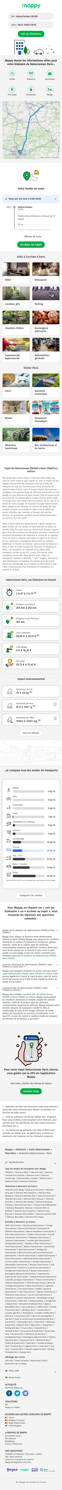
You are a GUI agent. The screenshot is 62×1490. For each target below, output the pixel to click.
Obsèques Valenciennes (39, 1237)
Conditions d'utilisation (14, 1454)
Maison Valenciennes (27, 1228)
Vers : (23, 24)
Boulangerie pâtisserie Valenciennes (20, 1274)
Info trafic (9, 1361)
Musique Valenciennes (39, 1265)
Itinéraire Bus (45, 1178)
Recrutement (10, 1438)
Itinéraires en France (35, 1190)
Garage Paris (50, 1301)
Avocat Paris (10, 1322)
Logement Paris (31, 1346)
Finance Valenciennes (45, 1280)
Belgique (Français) (17, 1420)
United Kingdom (15, 1426)
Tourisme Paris (17, 1334)
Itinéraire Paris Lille (46, 1196)
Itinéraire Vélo (37, 1172)
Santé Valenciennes (13, 1247)
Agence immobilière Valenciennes (40, 1231)
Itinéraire (9, 1172)
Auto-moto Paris (28, 1307)
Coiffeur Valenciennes (37, 1234)
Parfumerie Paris (12, 1331)
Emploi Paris (48, 1325)
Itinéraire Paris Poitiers (24, 1214)
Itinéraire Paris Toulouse (33, 1199)
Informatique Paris (25, 1322)
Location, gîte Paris (13, 1313)
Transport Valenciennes (15, 1241)
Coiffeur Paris (42, 1307)
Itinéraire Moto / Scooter (27, 1178)
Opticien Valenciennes (46, 1292)
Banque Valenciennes (40, 1271)
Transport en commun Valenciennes (20, 1298)
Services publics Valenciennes (17, 1262)
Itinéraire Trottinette (28, 1181)
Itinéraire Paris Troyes (34, 1217)
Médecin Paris (23, 1325)
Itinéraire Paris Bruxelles (25, 1211)
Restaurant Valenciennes (33, 1225)
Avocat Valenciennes (27, 1256)
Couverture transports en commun (19, 1459)
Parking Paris (28, 1313)
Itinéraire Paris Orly (13, 1199)
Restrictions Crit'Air (39, 1361)
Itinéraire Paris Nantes (24, 1202)
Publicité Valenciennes (35, 1283)
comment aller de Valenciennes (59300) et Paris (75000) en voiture (27, 995)
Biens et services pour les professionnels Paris (34, 1319)
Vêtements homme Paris (35, 1334)
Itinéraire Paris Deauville (25, 1193)
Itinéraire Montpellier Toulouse (20, 1208)
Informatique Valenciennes (16, 1265)
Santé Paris (39, 1322)
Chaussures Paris (27, 1340)
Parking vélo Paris (12, 1328)
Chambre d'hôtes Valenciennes (38, 1244)
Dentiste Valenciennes (42, 1262)
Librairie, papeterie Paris (35, 1349)
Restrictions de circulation (16, 1364)
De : (24, 16)
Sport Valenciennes (27, 1250)
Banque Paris (25, 1352)
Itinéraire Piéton (22, 1172)
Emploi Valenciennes (46, 1256)
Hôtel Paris (23, 1301)
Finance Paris (27, 1328)
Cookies (39, 1454)
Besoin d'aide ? (15, 1378)
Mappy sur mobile (12, 1407)
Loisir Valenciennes (27, 1292)
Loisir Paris (44, 1346)
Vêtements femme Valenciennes (36, 1259)
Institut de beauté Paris (14, 1343)
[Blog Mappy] (25, 1393)
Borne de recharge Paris (43, 1316)
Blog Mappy (10, 1441)
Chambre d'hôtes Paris (44, 1313)
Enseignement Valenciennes (16, 1271)
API (6, 1405)
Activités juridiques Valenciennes (20, 1280)
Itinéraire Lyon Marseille (46, 1214)
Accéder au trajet (31, 244)
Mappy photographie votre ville (18, 1462)
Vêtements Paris (43, 1340)
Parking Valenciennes (14, 1244)
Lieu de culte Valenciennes (39, 1295)
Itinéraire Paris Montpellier (45, 1205)
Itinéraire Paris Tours (23, 1205)
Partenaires (17, 1444)
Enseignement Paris (13, 1337)
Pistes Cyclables (22, 1361)
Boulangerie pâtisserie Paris (35, 1337)
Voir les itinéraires (31, 33)
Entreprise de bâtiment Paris (31, 1304)
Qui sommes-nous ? (13, 1436)
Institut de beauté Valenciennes (43, 1277)
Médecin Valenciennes (33, 1247)
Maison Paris (12, 1304)
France (11, 1418)
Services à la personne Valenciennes (34, 1268)
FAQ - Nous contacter (13, 1457)
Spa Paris (9, 1319)
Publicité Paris (41, 1328)
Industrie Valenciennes (14, 1283)
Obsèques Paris (28, 1310)
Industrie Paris (17, 1349)
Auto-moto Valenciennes (15, 1234)
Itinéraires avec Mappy (14, 1190)
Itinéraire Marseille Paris (25, 1196)
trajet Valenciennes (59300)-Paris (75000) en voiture (27, 973)
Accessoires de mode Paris (32, 1331)
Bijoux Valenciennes (34, 1286)
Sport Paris (31, 1343)
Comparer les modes (31, 895)
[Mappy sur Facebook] (9, 1393)
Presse (8, 1444)
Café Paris (9, 1316)
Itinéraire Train (32, 1175)
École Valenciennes (13, 1259)
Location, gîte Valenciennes (38, 1241)
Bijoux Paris (35, 1325)
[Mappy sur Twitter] (17, 1393)
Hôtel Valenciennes (13, 1225)
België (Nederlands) (17, 1423)
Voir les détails (31, 732)
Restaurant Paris (36, 1301)
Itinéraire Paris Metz (15, 1217)
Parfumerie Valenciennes (15, 1295)
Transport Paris (43, 1310)
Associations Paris (22, 1316)
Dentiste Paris (17, 1346)
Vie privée (30, 1454)
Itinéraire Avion (11, 1181)
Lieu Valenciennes (26, 1289)
